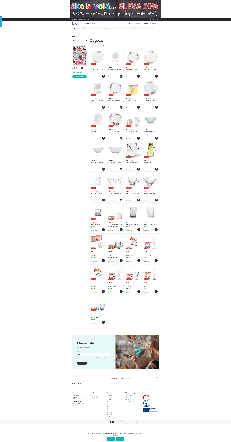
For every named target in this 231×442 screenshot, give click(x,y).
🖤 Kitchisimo (110, 406)
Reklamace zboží (128, 403)
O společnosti (128, 395)
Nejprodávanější (114, 45)
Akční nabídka (110, 414)
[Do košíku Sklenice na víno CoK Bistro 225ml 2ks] (103, 291)
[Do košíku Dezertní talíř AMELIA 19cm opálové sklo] (103, 76)
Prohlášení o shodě (129, 405)
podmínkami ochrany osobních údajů (99, 357)
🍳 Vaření (109, 395)
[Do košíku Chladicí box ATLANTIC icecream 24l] (138, 107)
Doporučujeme (93, 45)
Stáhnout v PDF (79, 76)
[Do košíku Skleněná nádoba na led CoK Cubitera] (138, 169)
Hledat (129, 23)
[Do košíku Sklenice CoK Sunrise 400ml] (156, 229)
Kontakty (153, 19)
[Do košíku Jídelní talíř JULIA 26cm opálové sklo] (121, 138)
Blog (157, 19)
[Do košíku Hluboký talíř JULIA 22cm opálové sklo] (121, 107)
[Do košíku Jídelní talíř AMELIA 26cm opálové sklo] (156, 107)
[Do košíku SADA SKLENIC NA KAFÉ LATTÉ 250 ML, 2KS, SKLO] (138, 138)
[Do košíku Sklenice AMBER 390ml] (103, 229)
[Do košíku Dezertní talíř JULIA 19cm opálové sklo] (138, 76)
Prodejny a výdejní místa (89, 23)
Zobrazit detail (94, 76)
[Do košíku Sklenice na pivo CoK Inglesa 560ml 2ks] (121, 260)
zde (143, 433)
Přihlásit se (81, 363)
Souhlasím (120, 439)
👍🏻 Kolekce (109, 410)
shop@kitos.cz (95, 395)
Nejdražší (107, 45)
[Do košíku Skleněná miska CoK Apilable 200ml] (103, 169)
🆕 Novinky (109, 412)
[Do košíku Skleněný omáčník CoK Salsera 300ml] (156, 200)
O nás (150, 19)
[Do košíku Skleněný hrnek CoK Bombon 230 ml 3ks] (121, 200)
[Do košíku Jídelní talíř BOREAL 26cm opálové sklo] (103, 138)
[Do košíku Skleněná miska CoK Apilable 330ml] (121, 169)
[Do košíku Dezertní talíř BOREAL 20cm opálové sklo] (121, 76)
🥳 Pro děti (109, 405)
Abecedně (122, 45)
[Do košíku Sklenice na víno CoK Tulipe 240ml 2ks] (138, 291)
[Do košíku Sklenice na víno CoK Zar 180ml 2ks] (156, 291)
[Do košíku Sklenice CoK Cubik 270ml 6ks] (121, 229)
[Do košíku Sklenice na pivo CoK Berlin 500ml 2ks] (103, 260)
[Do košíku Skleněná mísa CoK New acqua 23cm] (156, 138)
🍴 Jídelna (109, 399)
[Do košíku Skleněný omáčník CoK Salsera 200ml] (138, 200)
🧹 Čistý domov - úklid (112, 401)
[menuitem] (76, 28)
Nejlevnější (101, 45)
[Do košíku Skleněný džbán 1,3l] (156, 169)
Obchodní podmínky (129, 401)
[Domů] (73, 32)
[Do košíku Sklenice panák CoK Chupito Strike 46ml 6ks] (103, 322)
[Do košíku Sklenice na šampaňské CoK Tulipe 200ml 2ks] (156, 260)
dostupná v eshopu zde (77, 72)
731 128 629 (94, 397)
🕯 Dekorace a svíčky (111, 403)
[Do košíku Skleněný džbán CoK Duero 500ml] (103, 200)
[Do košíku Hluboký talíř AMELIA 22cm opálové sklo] (156, 76)
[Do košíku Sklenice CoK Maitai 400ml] (138, 229)
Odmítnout (111, 439)
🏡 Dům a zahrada (111, 408)
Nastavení (115, 435)
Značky (109, 416)
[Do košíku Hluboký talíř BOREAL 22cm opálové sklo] (103, 107)
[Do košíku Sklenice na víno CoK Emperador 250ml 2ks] (121, 291)
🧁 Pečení (109, 397)
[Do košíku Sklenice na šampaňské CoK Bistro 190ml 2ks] (138, 260)
